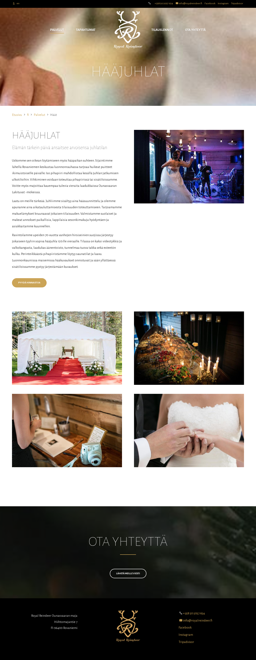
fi (14, 3)
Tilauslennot (162, 29)
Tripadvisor (237, 3)
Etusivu (17, 114)
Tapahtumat (85, 29)
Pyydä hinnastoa (29, 282)
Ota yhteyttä (195, 29)
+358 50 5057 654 (164, 3)
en (18, 3)
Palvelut (57, 29)
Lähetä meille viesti (128, 573)
